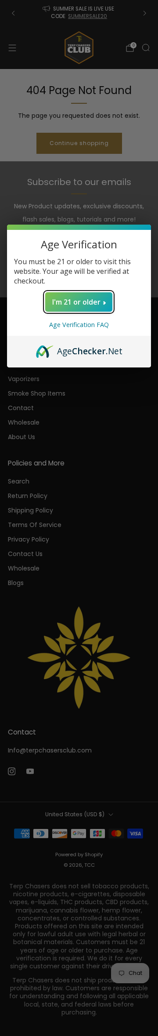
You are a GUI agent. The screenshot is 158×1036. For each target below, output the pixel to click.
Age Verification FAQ (79, 324)
